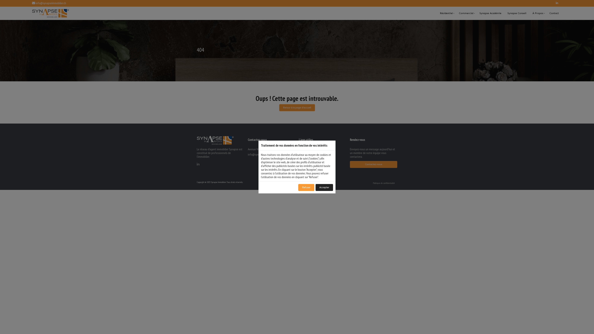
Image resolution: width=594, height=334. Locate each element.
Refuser (306, 187)
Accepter (324, 187)
